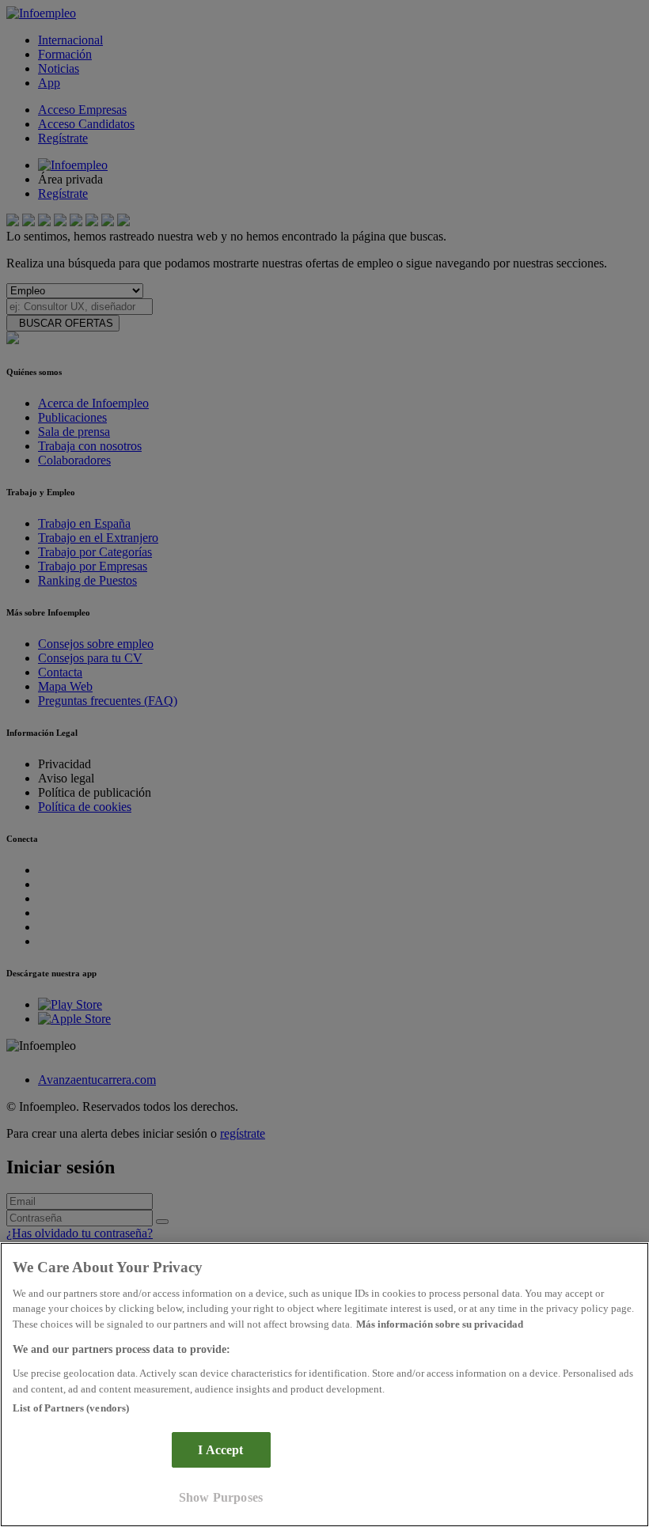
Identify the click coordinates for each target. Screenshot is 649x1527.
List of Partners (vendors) (71, 1408)
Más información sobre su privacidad (439, 1324)
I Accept (220, 1450)
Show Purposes (221, 1497)
